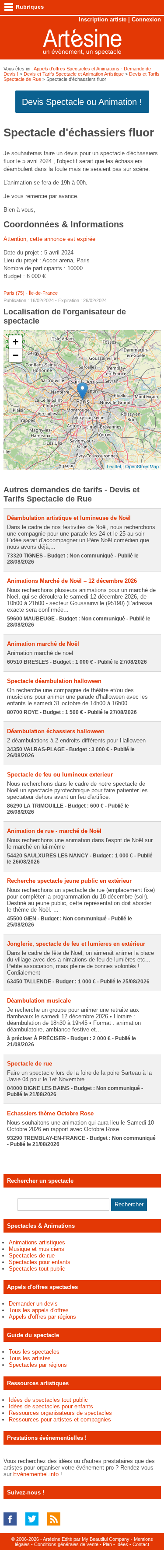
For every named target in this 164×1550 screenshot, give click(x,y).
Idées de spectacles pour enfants (51, 1406)
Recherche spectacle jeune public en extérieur (69, 881)
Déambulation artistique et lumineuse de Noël (69, 518)
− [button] (15, 355)
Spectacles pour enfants (39, 1262)
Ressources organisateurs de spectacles (60, 1413)
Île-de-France (43, 293)
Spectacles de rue (32, 1255)
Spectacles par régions (38, 1365)
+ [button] (15, 341)
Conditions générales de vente (66, 1544)
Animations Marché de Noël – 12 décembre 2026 (72, 581)
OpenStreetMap (142, 466)
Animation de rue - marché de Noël (54, 831)
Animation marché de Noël (43, 644)
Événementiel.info (36, 1474)
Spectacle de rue (29, 1063)
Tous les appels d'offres (39, 1310)
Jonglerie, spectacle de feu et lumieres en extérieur (76, 943)
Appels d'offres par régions (42, 1316)
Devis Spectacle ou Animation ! (82, 102)
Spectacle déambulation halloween (54, 681)
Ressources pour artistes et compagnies (60, 1419)
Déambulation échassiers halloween (56, 731)
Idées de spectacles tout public (48, 1400)
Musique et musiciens (36, 1249)
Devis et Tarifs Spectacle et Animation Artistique (74, 74)
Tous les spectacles (34, 1351)
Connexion (146, 19)
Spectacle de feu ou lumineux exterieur (60, 774)
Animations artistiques (37, 1242)
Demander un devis (33, 1303)
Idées (122, 1544)
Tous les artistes (30, 1358)
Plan (107, 1544)
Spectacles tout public (37, 1268)
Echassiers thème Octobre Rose (50, 1113)
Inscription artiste (102, 19)
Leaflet (114, 466)
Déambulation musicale (39, 1000)
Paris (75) (13, 293)
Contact (141, 1544)
